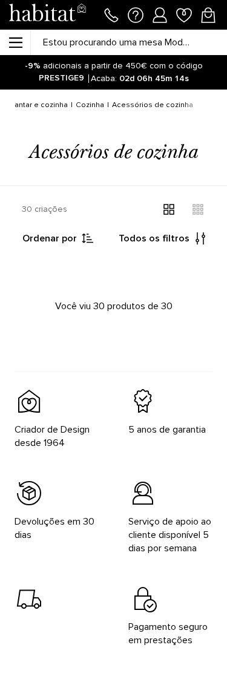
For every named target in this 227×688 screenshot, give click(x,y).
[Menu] (15, 42)
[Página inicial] (47, 14)
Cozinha (90, 105)
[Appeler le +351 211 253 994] (111, 14)
